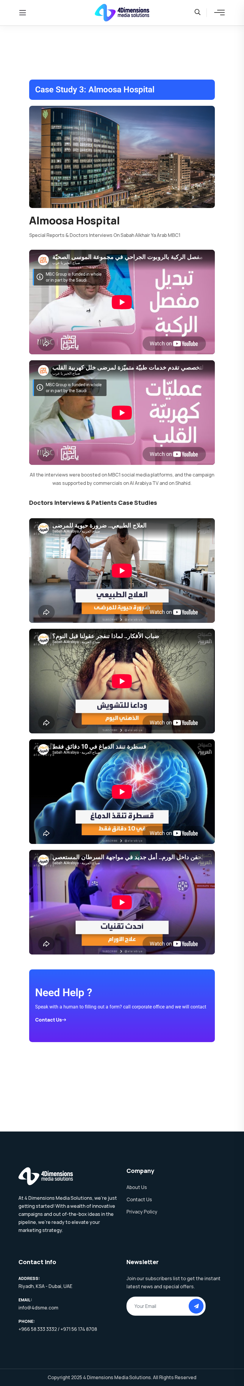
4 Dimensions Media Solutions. (117, 1377)
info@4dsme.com (38, 1307)
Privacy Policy (141, 1211)
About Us (136, 1187)
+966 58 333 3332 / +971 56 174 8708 (57, 1329)
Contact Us (48, 1019)
